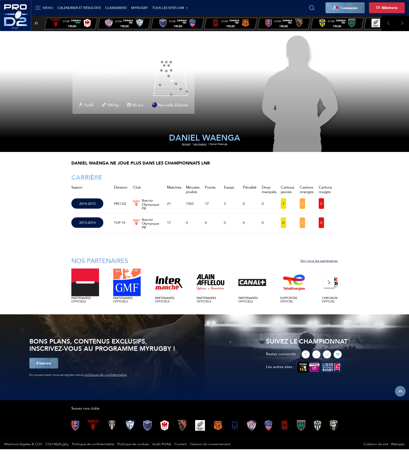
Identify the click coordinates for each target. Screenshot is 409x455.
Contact (180, 443)
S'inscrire (43, 363)
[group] (71, 23)
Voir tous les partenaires (319, 261)
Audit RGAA (161, 443)
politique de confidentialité (106, 374)
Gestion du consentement (210, 444)
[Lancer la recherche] (311, 8)
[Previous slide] (388, 23)
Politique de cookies (133, 443)
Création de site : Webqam (384, 444)
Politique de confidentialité (93, 443)
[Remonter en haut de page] (400, 391)
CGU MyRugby (57, 443)
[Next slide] (402, 23)
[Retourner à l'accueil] (15, 15)
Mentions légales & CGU (23, 443)
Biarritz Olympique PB (150, 203)
